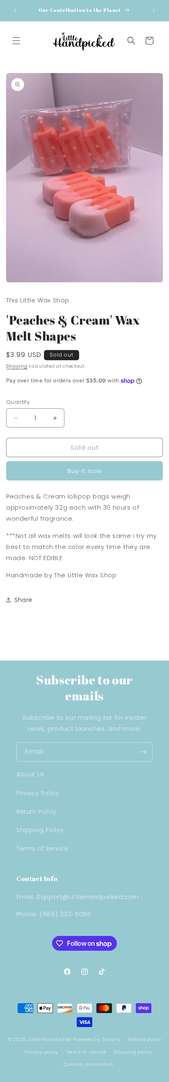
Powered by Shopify (97, 1039)
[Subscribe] (143, 752)
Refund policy (144, 1039)
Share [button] (23, 600)
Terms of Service (42, 848)
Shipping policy (133, 1052)
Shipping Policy (40, 830)
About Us (30, 774)
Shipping (16, 366)
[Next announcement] (154, 11)
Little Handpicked (50, 1039)
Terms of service (86, 1052)
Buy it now (84, 471)
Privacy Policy (37, 793)
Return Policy (36, 811)
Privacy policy (41, 1052)
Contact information (88, 1064)
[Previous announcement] (15, 11)
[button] (16, 41)
